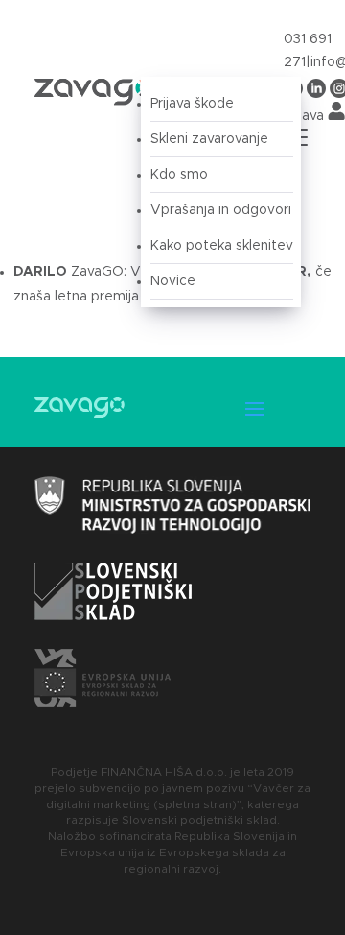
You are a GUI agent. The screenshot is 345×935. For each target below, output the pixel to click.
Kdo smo (179, 174)
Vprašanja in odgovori (220, 210)
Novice (173, 281)
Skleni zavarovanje (209, 139)
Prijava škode (192, 103)
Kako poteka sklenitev (221, 245)
